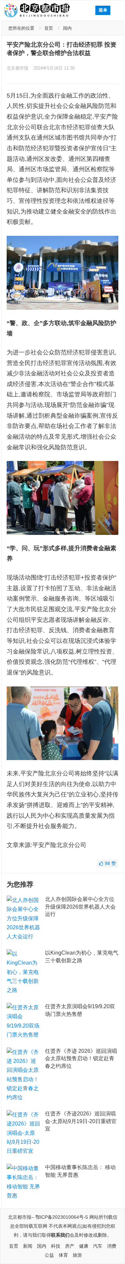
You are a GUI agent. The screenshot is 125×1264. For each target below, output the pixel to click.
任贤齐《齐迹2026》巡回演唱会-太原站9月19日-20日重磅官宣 (81, 1121)
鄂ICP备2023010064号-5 (61, 1217)
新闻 (27, 1246)
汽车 (97, 1246)
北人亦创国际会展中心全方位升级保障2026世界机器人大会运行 (80, 906)
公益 (49, 1255)
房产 (69, 1246)
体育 (63, 1255)
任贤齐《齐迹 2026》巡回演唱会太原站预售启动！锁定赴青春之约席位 (81, 1058)
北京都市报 (17, 68)
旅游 (77, 1255)
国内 (67, 28)
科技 (55, 1246)
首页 (48, 28)
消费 (111, 1246)
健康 (83, 1246)
